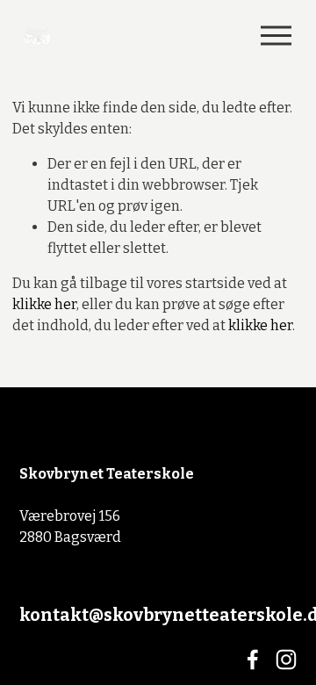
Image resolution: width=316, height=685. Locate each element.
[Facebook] (252, 659)
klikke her (44, 304)
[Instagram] (286, 659)
